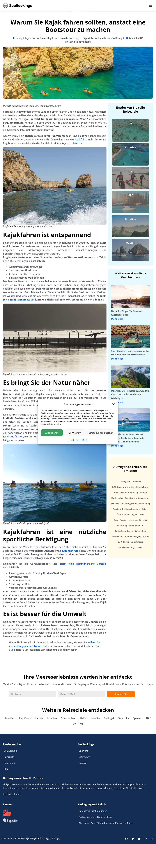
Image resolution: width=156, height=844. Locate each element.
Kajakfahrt (80, 139)
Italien (83, 718)
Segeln (130, 530)
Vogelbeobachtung (140, 487)
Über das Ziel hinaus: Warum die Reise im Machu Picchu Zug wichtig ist (130, 394)
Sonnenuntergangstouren (137, 536)
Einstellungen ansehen (101, 432)
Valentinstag (137, 541)
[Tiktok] (145, 838)
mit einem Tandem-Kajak (18, 299)
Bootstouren (131, 498)
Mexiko (130, 243)
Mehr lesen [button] (117, 319)
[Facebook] (126, 838)
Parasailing (122, 525)
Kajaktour (53, 38)
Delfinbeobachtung (131, 509)
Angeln (134, 514)
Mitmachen (84, 756)
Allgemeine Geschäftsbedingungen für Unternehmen (106, 823)
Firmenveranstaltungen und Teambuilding (130, 503)
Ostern (145, 509)
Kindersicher (117, 498)
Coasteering (143, 498)
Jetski (141, 514)
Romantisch (120, 530)
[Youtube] (139, 838)
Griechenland (68, 718)
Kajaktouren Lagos (71, 38)
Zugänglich (125, 481)
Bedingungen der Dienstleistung (95, 817)
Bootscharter (120, 492)
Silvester (143, 520)
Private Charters (136, 525)
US (130, 123)
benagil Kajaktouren (27, 38)
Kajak (43, 38)
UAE (130, 195)
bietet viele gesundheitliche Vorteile (83, 563)
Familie (125, 514)
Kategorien (9, 763)
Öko (119, 514)
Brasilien (130, 219)
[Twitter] (132, 838)
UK (130, 171)
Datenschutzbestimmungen (93, 810)
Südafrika (123, 718)
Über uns (83, 750)
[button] (113, 404)
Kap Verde (25, 718)
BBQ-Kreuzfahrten (121, 487)
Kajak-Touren (120, 520)
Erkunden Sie (10, 750)
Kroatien (130, 147)
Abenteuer (136, 481)
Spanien (137, 718)
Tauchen (117, 509)
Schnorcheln (140, 530)
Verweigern (75, 432)
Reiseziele (9, 756)
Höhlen (143, 492)
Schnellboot (117, 536)
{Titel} (71, 440)
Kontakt (83, 763)
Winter (139, 547)
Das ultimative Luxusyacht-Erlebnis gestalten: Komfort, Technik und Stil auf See (127, 438)
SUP (120, 541)
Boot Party (133, 492)
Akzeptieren (51, 432)
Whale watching (126, 547)
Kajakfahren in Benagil (111, 38)
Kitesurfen (133, 520)
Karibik (39, 718)
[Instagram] (152, 838)
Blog (6, 768)
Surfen (126, 541)
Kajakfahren (90, 38)
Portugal (109, 718)
